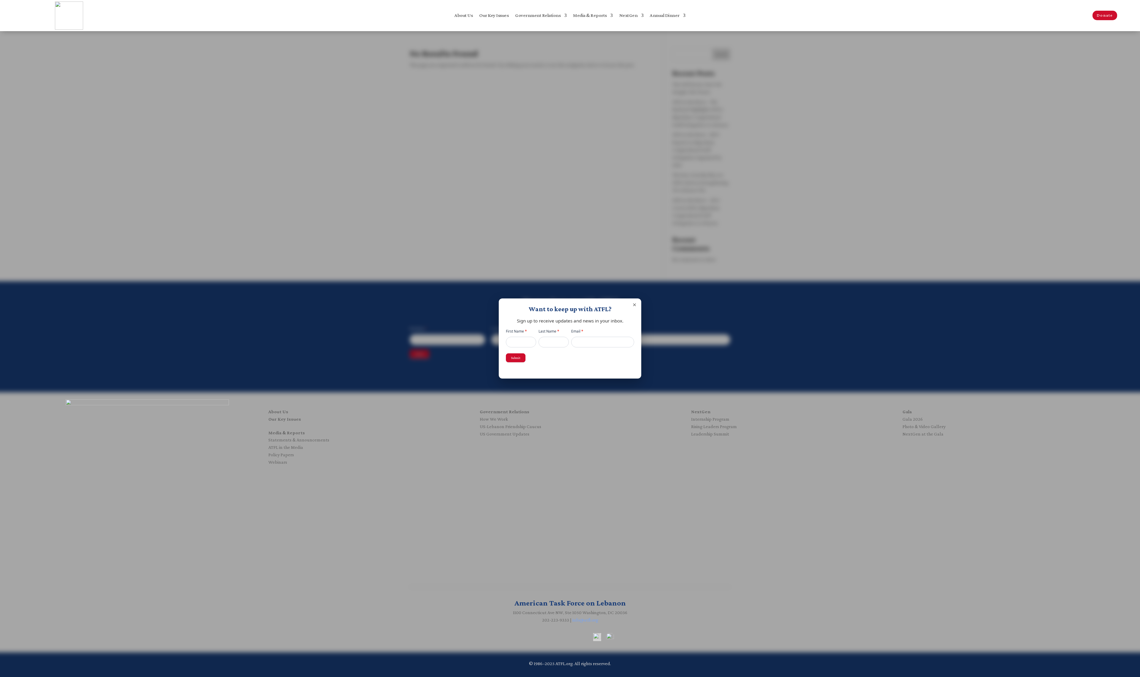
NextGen (628, 15)
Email (577, 331)
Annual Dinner (665, 15)
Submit (515, 358)
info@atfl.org (585, 619)
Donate (1105, 15)
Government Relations (537, 15)
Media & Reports (590, 15)
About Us (464, 15)
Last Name (549, 331)
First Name (516, 331)
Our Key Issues (494, 15)
